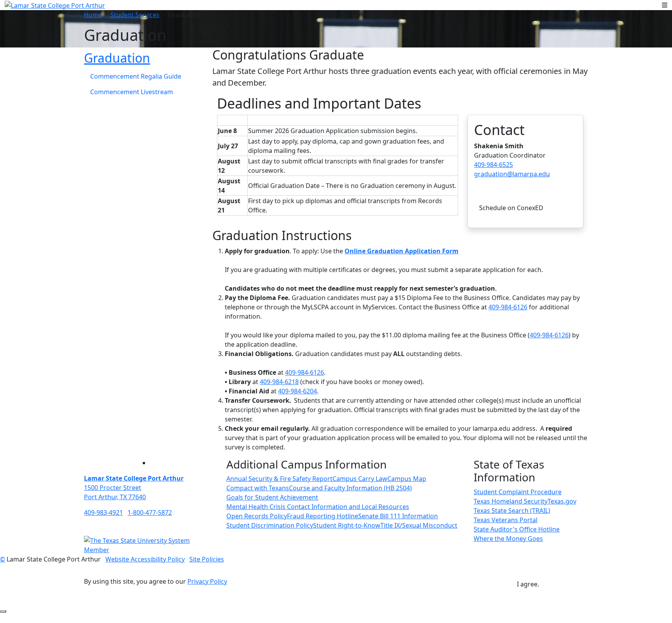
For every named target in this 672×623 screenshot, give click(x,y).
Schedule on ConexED (511, 208)
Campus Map (406, 478)
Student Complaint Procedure (518, 492)
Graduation (117, 57)
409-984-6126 (507, 307)
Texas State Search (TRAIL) (512, 510)
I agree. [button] (528, 584)
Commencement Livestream (131, 92)
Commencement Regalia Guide (135, 76)
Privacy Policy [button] (207, 581)
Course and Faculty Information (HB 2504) (350, 488)
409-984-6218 (279, 381)
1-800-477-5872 (150, 512)
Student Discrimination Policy (269, 525)
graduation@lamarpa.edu (512, 174)
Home (93, 15)
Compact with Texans (257, 488)
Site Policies (206, 559)
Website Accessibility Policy (145, 559)
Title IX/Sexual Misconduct (418, 525)
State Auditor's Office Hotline (517, 529)
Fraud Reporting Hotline (322, 516)
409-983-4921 (103, 512)
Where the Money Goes (508, 538)
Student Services (134, 15)
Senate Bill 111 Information (398, 516)
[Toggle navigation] (664, 5)
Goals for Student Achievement (272, 497)
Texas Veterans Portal (505, 520)
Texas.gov (562, 501)
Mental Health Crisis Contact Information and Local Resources (317, 506)
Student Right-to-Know (346, 525)
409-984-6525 (493, 164)
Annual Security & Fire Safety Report (279, 478)
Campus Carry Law (359, 478)
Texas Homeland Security (511, 501)
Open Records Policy (256, 516)
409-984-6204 (297, 391)
